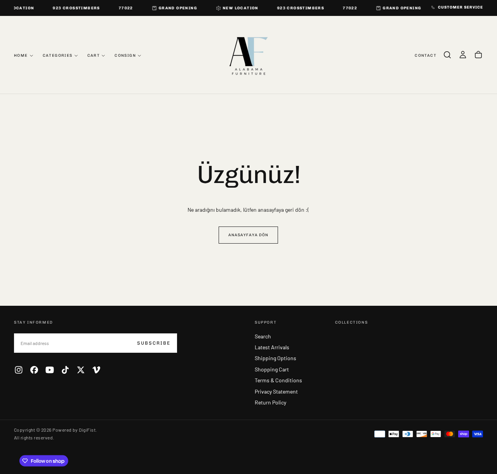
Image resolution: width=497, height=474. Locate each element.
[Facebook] (34, 370)
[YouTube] (49, 370)
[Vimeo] (96, 370)
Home (21, 55)
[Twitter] (80, 370)
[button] (447, 55)
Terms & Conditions (278, 380)
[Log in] (462, 55)
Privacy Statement (276, 391)
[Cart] (478, 55)
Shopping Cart (272, 369)
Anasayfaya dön (248, 235)
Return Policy (270, 402)
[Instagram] (18, 370)
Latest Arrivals (272, 347)
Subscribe (153, 343)
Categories (58, 55)
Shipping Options (275, 358)
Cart (93, 55)
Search (263, 336)
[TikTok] (65, 370)
